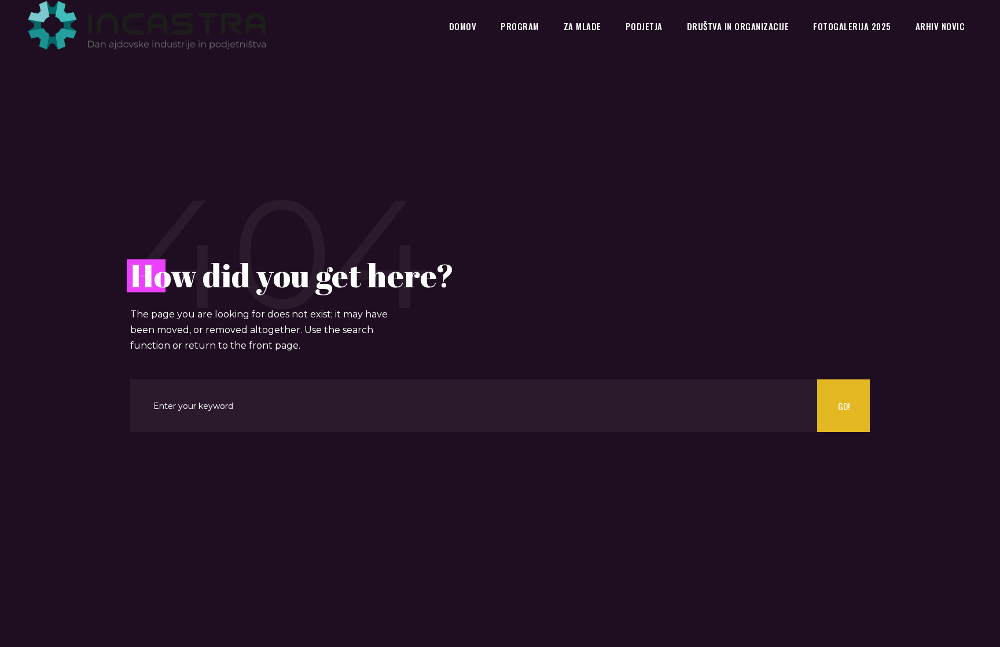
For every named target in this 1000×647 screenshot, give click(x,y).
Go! (844, 406)
